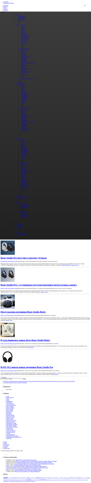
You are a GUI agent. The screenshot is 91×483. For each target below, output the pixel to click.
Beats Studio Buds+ (66, 265)
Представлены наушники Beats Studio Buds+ (23, 312)
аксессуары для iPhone (35, 479)
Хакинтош (8, 438)
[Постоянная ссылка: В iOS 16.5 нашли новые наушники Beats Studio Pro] (8, 363)
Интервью (8, 412)
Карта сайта (6, 444)
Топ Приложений (10, 434)
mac (59, 477)
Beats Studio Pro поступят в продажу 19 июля (24, 258)
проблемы (16, 481)
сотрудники (23, 481)
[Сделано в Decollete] (5, 454)
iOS (24, 477)
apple (5, 477)
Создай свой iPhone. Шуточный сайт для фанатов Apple (27, 465)
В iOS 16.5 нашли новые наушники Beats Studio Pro (27, 367)
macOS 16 (5, 9)
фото (35, 481)
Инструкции (9, 411)
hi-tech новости (10, 397)
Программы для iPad (11, 423)
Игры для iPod (9, 409)
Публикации (9, 428)
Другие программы (11, 405)
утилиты (32, 481)
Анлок (7, 400)
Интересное (9, 414)
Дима (7, 465)
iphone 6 (49, 477)
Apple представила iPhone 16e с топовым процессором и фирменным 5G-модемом (34, 463)
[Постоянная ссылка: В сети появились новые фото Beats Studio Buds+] (8, 336)
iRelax (7, 398)
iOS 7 (26, 477)
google (22, 477)
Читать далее (75, 265)
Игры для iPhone (10, 407)
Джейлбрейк (9, 402)
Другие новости (10, 403)
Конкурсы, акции (10, 416)
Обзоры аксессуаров (11, 420)
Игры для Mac (9, 410)
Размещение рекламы (8, 3)
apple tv (9, 477)
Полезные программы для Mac (21, 479)
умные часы (28, 481)
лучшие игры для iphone (83, 479)
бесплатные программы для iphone (55, 479)
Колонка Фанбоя (10, 415)
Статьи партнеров (10, 432)
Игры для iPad (9, 406)
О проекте (5, 1)
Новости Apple (14, 261)
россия (20, 481)
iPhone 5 (42, 477)
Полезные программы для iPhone (9, 479)
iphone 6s (53, 477)
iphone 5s (45, 477)
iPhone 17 (5, 6)
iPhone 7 (57, 477)
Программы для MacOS (12, 426)
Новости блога (9, 419)
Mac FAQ (71, 477)
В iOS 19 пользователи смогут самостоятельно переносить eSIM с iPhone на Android (36, 461)
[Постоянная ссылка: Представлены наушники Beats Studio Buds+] (8, 308)
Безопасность (9, 401)
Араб (7, 468)
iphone (38, 477)
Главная (5, 442)
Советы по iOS (10, 429)
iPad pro (34, 477)
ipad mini (31, 477)
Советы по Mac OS (10, 430)
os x (85, 477)
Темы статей (6, 448)
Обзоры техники (10, 421)
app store (18, 477)
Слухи (28, 480)
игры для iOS (65, 479)
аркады (47, 479)
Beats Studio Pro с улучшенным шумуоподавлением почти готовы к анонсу (39, 285)
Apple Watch (14, 477)
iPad (28, 477)
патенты (12, 481)
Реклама (5, 447)
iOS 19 (5, 8)
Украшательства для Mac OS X (13, 437)
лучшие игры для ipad (75, 479)
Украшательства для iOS (12, 435)
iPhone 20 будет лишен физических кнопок (26, 460)
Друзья (5, 443)
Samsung (88, 477)
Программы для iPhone (11, 424)
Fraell (2, 261)
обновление (5, 481)
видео (62, 479)
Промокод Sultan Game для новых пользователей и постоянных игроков (34, 462)
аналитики (42, 479)
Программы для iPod (11, 425)
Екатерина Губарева (11, 467)
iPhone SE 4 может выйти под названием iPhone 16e (27, 471)
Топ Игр (5, 10)
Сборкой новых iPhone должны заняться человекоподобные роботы (30, 466)
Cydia (7, 396)
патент (9, 481)
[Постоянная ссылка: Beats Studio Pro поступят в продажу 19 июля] (8, 254)
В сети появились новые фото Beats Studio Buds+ (25, 340)
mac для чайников (77, 477)
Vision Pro (5, 5)
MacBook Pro (66, 477)
